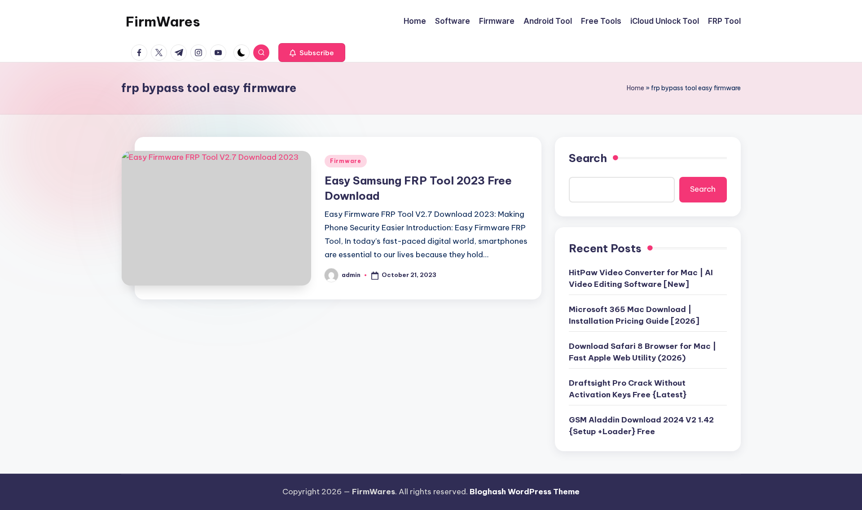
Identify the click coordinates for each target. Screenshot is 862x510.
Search (588, 158)
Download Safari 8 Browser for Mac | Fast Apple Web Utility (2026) (642, 352)
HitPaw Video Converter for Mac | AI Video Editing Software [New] (641, 278)
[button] (311, 52)
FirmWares (163, 21)
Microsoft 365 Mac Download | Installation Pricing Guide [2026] (634, 315)
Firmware (345, 161)
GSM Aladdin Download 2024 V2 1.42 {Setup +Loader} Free (641, 425)
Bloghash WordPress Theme (525, 492)
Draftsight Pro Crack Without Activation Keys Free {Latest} (627, 389)
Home (635, 88)
